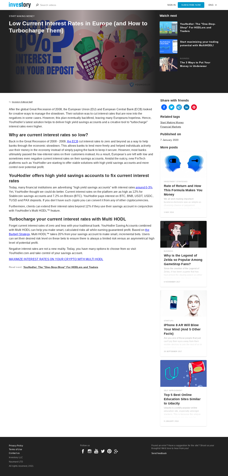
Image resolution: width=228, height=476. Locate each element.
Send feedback (159, 453)
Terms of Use (15, 449)
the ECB (72, 141)
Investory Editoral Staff (22, 102)
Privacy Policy (16, 445)
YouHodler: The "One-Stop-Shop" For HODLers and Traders (60, 267)
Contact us (14, 453)
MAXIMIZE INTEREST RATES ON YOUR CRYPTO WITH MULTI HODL (56, 259)
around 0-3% (144, 187)
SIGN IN (171, 5)
